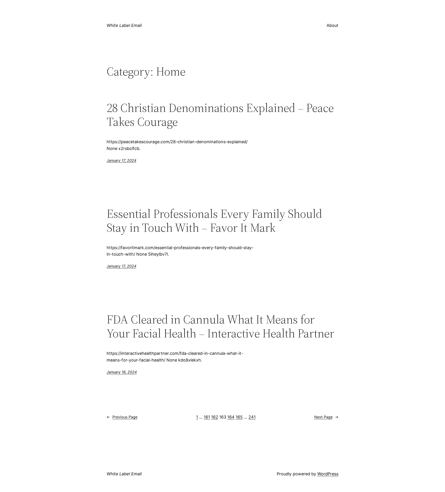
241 (252, 417)
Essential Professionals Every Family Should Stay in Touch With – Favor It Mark (214, 221)
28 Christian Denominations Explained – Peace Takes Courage (220, 115)
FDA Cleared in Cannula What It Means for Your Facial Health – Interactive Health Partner (220, 326)
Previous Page (122, 417)
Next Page (326, 417)
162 (214, 417)
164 (231, 417)
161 (207, 417)
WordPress (327, 473)
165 (239, 417)
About (332, 25)
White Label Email (124, 25)
